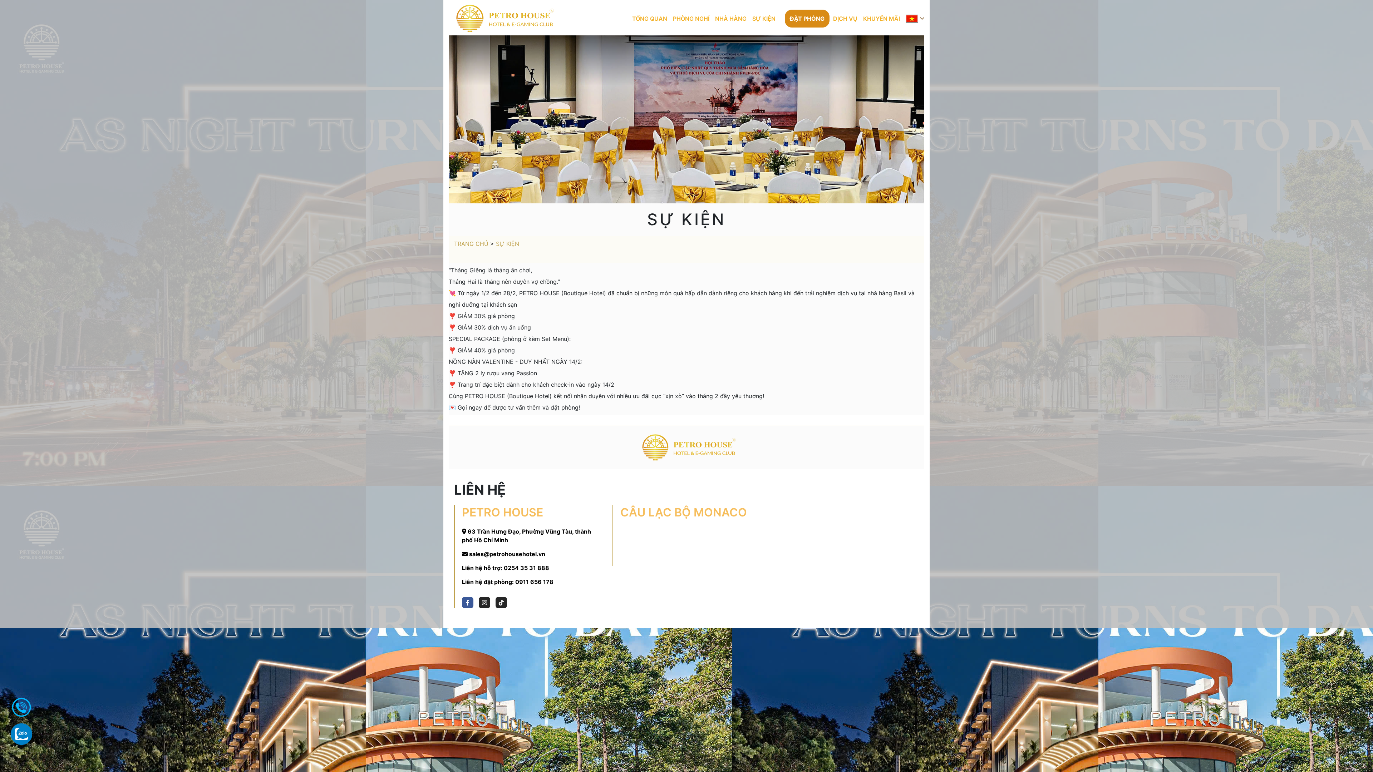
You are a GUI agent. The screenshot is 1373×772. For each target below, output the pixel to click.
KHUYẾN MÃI (881, 18)
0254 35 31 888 (526, 567)
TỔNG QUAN (649, 18)
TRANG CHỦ (471, 243)
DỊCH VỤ (845, 18)
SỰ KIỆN (764, 18)
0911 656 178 (534, 581)
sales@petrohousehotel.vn (507, 554)
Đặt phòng (807, 18)
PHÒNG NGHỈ (691, 18)
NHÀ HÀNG (731, 18)
